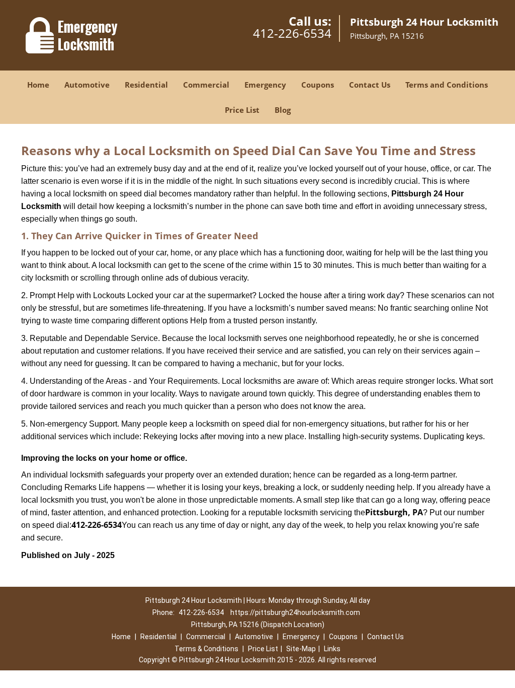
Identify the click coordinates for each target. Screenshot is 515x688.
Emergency (265, 85)
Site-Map (301, 649)
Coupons (317, 85)
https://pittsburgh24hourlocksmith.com (295, 612)
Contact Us (369, 85)
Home (38, 85)
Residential (146, 85)
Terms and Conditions (446, 85)
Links (332, 649)
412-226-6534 (292, 33)
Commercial (206, 85)
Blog (283, 110)
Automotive (87, 85)
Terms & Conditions (206, 649)
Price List (242, 110)
